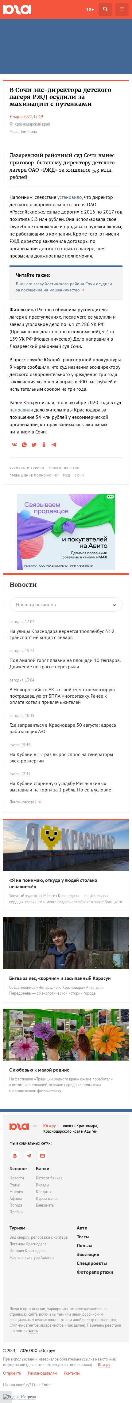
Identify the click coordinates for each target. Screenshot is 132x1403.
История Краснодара (27, 1250)
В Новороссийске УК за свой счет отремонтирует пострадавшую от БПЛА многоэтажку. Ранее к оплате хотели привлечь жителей (62, 695)
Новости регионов (36, 604)
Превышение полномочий (34, 475)
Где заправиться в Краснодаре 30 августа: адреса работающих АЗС (63, 728)
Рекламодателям (42, 1373)
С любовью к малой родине (39, 1070)
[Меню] (122, 9)
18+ (90, 9)
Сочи (79, 475)
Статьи (15, 1185)
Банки (42, 1168)
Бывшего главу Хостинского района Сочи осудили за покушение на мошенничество (64, 287)
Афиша (16, 1198)
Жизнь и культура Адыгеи (32, 1257)
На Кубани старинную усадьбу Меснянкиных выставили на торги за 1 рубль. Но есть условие (60, 786)
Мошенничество (64, 468)
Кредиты (43, 1191)
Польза (84, 1245)
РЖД (66, 475)
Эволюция (88, 1254)
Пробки (16, 1212)
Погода (16, 1205)
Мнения (16, 1191)
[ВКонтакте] (15, 1155)
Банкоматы (45, 1205)
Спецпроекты (92, 1263)
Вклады (42, 1185)
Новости (23, 584)
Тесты (83, 1237)
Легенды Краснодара (28, 1244)
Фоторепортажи (95, 1272)
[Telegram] (28, 1155)
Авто (82, 1228)
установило (69, 197)
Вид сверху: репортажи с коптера (39, 1237)
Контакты (72, 1373)
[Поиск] (105, 9)
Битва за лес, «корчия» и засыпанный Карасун (60, 978)
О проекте (12, 1373)
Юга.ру (49, 1125)
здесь (33, 1330)
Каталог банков (49, 1178)
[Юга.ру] (17, 9)
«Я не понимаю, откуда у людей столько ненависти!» (53, 883)
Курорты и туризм (27, 468)
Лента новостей (23, 802)
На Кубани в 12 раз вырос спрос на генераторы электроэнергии (61, 757)
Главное (18, 1168)
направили (21, 410)
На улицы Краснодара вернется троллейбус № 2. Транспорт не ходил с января (62, 634)
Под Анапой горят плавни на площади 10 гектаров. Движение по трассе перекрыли (65, 663)
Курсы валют (47, 1198)
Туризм (17, 1228)
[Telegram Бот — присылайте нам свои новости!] (42, 1155)
